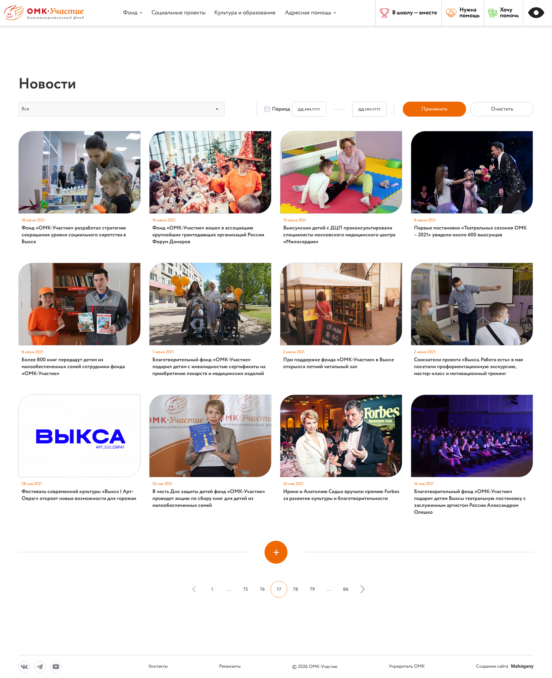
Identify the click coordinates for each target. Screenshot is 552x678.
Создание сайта (492, 666)
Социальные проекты (179, 13)
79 (312, 589)
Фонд (130, 13)
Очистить (502, 109)
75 (245, 589)
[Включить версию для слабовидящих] (537, 13)
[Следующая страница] (361, 589)
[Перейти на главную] (44, 19)
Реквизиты (230, 666)
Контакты (158, 666)
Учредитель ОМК (407, 666)
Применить (434, 109)
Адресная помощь (308, 13)
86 (345, 589)
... (229, 589)
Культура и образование (244, 13)
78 (295, 589)
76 (262, 589)
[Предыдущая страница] (194, 589)
